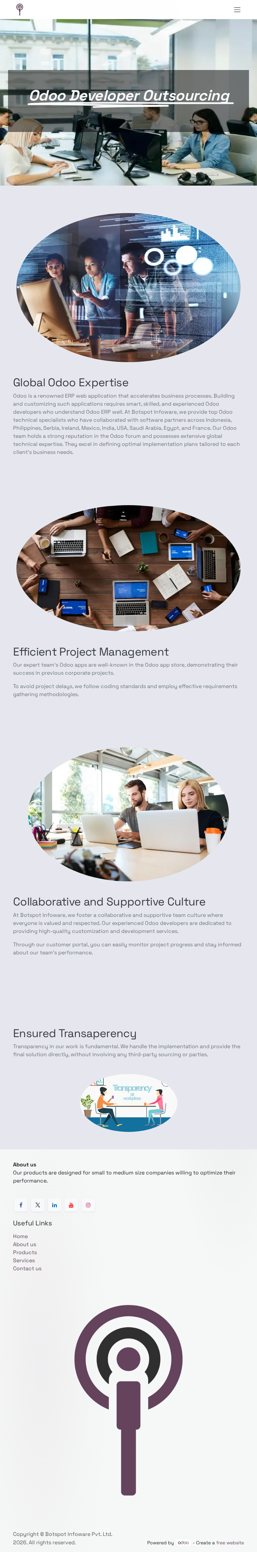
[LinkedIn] (54, 1205)
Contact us (27, 1268)
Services (24, 1260)
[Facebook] (20, 1205)
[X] (38, 1205)
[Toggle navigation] (237, 9)
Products (25, 1252)
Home (20, 1236)
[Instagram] (88, 1205)
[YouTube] (71, 1205)
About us (24, 1244)
